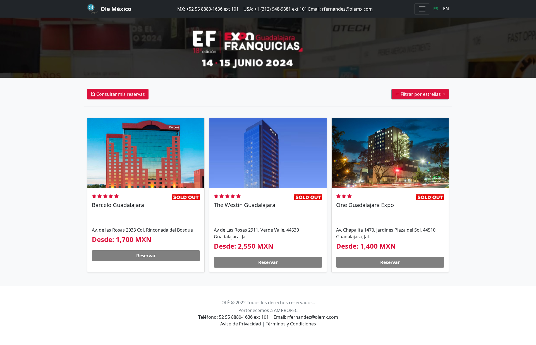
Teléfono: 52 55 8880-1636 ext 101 (233, 317)
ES (435, 9)
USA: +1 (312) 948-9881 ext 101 (275, 9)
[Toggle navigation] (422, 9)
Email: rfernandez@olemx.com (340, 9)
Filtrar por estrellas (420, 94)
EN (446, 9)
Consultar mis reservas (120, 94)
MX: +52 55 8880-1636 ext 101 (208, 9)
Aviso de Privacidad (240, 324)
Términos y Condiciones (291, 324)
